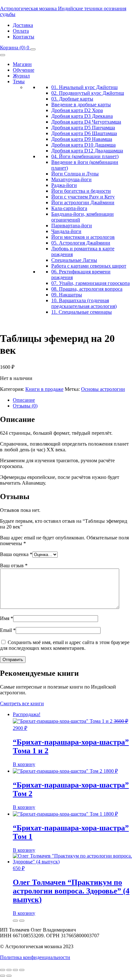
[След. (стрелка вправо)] (9, 976)
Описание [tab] (24, 400)
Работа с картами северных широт (88, 266)
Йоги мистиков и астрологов (83, 237)
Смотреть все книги (22, 703)
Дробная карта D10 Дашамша (83, 145)
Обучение (23, 70)
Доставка (23, 25)
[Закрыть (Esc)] (21, 970)
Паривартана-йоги (71, 225)
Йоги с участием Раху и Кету (83, 196)
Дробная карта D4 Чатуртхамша (86, 122)
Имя (6, 618)
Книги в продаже (44, 389)
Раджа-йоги (64, 185)
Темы (19, 81)
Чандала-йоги (66, 231)
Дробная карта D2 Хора (77, 110)
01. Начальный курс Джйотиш (84, 87)
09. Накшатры (66, 294)
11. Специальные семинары (81, 312)
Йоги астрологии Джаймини (82, 202)
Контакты (23, 36)
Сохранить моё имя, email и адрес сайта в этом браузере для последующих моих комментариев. (64, 645)
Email (8, 630)
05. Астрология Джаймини (80, 243)
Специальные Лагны (74, 260)
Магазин (22, 64)
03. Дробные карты (72, 98)
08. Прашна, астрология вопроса (86, 289)
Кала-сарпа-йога (69, 208)
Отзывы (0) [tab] (25, 405)
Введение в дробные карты (81, 104)
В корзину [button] (24, 764)
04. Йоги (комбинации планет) (85, 156)
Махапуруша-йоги (71, 179)
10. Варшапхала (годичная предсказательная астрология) (84, 303)
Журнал (21, 75)
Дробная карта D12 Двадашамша (87, 150)
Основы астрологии (103, 389)
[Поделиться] (15, 970)
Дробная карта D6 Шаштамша (84, 133)
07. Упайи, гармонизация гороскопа (90, 283)
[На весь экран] (9, 970)
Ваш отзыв (14, 565)
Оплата (21, 31)
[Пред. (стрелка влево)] (2, 976)
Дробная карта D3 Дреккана (82, 116)
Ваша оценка (16, 554)
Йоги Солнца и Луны (75, 173)
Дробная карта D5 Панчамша (83, 127)
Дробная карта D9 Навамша (81, 139)
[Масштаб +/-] (2, 970)
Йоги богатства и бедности (81, 191)
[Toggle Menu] (2, 55)
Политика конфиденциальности (35, 957)
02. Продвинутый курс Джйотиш (87, 93)
